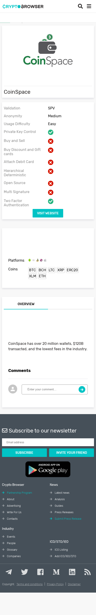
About (10, 499)
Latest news (61, 492)
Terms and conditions (30, 584)
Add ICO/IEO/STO (65, 556)
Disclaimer (74, 584)
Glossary (11, 549)
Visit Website (48, 213)
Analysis (59, 499)
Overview (26, 304)
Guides (58, 505)
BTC (32, 270)
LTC (52, 270)
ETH (42, 276)
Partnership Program (19, 492)
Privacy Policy (55, 584)
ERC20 (72, 270)
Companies (13, 556)
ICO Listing (61, 549)
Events (10, 536)
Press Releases (63, 512)
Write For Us (13, 512)
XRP (60, 270)
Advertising (13, 505)
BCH (42, 270)
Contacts (12, 518)
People (11, 543)
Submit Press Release (67, 518)
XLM (32, 276)
